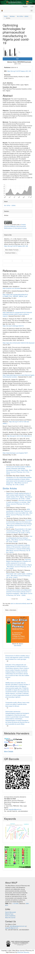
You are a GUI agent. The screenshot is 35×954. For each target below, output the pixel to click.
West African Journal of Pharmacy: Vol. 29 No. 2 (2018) (19, 514)
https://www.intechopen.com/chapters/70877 (15, 453)
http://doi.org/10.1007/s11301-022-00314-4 (19, 436)
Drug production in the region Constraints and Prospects (19, 530)
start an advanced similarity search (20, 603)
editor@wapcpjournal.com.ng (18, 926)
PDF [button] (17, 59)
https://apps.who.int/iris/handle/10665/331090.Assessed (18, 343)
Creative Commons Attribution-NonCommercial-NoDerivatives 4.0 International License (15, 226)
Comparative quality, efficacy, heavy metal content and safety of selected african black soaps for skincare (17, 704)
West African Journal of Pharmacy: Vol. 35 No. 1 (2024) (18, 504)
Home (5, 16)
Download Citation (10, 253)
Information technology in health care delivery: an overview (18, 501)
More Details (8, 751)
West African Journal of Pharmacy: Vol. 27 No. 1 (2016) (19, 472)
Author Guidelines (10, 916)
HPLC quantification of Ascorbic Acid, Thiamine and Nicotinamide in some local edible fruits (19, 511)
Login (32, 6)
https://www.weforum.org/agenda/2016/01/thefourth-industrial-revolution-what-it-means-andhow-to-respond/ (17, 314)
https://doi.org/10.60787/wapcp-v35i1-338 (19, 71)
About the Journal (10, 917)
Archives (12, 16)
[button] (7, 261)
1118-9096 (15, 903)
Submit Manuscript (10, 912)
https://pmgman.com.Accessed (11, 288)
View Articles (17, 645)
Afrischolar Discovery (23, 952)
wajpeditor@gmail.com (14, 809)
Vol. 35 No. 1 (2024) (22, 16)
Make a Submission (10, 610)
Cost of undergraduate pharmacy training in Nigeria (19, 538)
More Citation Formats (11, 250)
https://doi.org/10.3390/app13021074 (13, 326)
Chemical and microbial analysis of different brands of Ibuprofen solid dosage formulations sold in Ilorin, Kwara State (18, 468)
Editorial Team (9, 914)
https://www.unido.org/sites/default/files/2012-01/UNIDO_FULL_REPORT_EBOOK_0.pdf (15, 295)
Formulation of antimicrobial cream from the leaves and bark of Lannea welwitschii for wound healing (19, 522)
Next (29, 599)
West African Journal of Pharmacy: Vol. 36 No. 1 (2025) (19, 497)
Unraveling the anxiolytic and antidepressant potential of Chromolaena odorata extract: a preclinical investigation (18, 591)
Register (25, 6)
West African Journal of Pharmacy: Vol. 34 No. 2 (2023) (17, 483)
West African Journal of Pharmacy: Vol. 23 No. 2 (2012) (18, 531)
